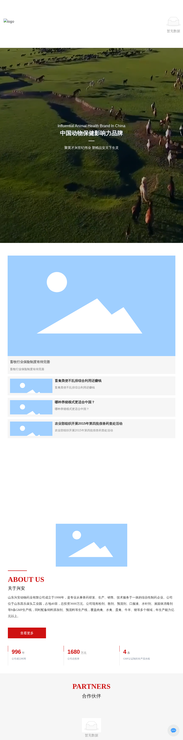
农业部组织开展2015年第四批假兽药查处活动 (88, 423)
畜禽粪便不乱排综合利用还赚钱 (78, 381)
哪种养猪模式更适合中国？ (75, 402)
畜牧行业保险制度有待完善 (30, 362)
